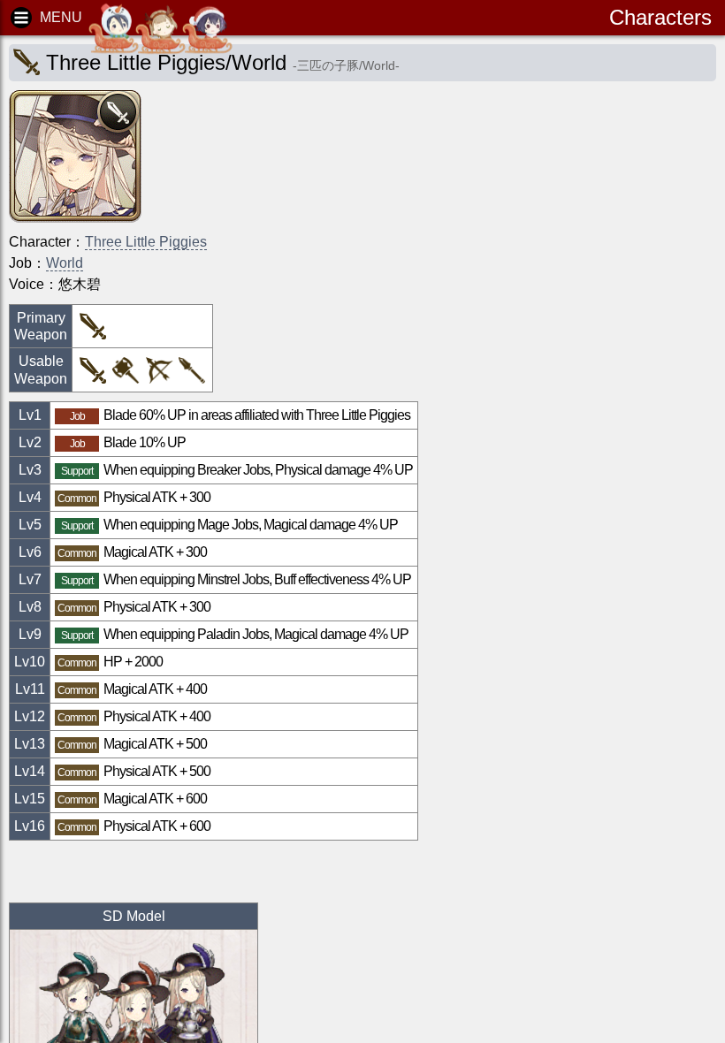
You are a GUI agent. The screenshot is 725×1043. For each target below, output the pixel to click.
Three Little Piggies (146, 241)
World (64, 262)
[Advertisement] (150, 871)
